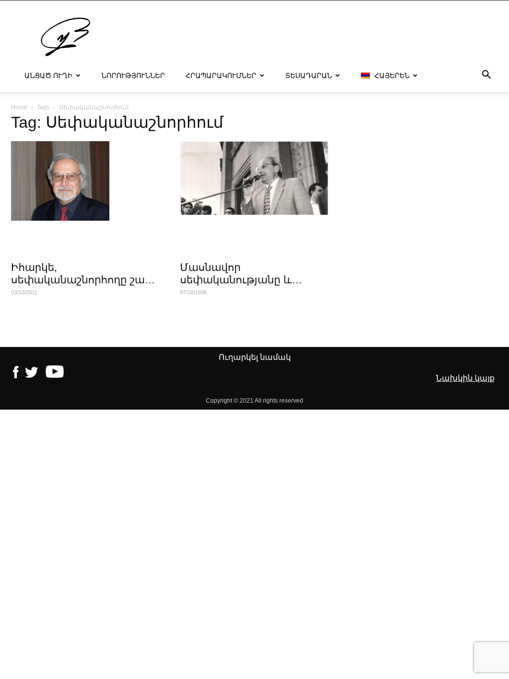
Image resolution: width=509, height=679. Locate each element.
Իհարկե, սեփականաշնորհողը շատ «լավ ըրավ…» (83, 279)
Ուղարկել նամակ (255, 357)
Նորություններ (133, 76)
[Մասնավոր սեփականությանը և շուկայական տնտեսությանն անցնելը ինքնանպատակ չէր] (254, 178)
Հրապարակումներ (220, 76)
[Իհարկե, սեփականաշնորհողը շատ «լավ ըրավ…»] (85, 181)
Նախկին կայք (465, 378)
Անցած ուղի (48, 76)
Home (19, 107)
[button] (486, 76)
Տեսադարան (308, 76)
